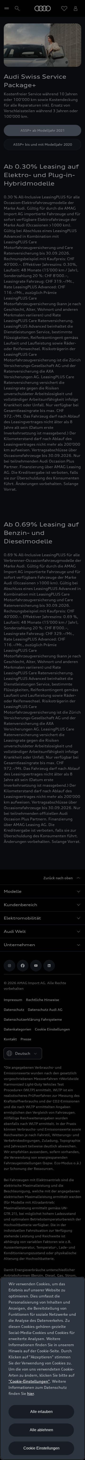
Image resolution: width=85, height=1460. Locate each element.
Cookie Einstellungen (41, 1448)
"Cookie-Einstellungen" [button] (29, 1381)
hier (30, 1393)
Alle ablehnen (41, 1430)
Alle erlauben (41, 1412)
